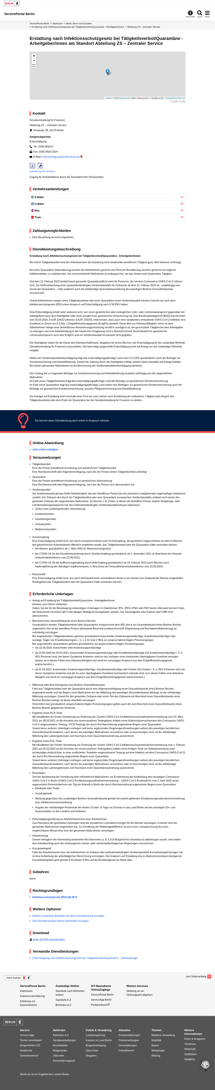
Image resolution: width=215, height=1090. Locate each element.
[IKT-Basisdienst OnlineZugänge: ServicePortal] (18, 978)
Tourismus (190, 1044)
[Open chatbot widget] (205, 1065)
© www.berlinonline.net (175, 98)
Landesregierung (95, 1035)
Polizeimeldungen (129, 1040)
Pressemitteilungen (129, 1035)
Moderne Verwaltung (163, 1035)
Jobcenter (58, 1055)
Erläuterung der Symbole (42, 171)
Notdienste (26, 1050)
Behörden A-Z (63, 1005)
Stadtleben (190, 1054)
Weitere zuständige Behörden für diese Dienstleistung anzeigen (68, 915)
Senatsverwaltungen (64, 1040)
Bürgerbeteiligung (96, 1045)
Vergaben (91, 1055)
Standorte (57, 23)
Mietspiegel (158, 1050)
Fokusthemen (126, 1050)
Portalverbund (99, 1005)
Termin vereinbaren (31, 1040)
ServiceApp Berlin (101, 999)
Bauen (155, 1045)
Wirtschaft (189, 1049)
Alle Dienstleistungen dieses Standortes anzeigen (60, 921)
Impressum (26, 991)
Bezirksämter (60, 1045)
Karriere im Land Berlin (99, 1040)
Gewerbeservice (29, 1055)
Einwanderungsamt (64, 1060)
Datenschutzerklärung (32, 996)
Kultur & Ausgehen (194, 1038)
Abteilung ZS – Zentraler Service (143, 27)
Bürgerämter (60, 1050)
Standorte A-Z (63, 1000)
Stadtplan (189, 1059)
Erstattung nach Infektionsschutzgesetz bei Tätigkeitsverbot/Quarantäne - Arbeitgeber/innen (78, 27)
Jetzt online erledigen (45, 449)
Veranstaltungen (128, 1045)
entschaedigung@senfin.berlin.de (61, 156)
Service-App (27, 1035)
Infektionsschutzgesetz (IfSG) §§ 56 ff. (55, 897)
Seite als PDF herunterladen (49, 939)
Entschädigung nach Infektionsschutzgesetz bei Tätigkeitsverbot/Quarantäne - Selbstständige (84, 958)
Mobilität (156, 1040)
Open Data (92, 1050)
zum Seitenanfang (196, 976)
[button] (108, 72)
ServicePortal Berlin (39, 23)
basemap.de (124, 98)
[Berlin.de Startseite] (12, 3)
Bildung (156, 1055)
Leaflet (108, 98)
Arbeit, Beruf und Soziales (79, 23)
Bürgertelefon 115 (30, 1045)
